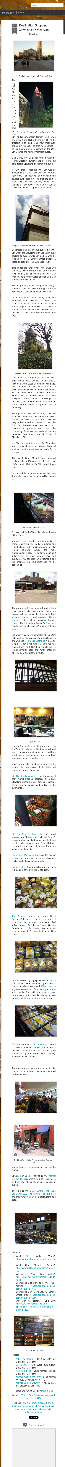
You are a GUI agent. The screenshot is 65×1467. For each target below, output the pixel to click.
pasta (52, 1405)
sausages (20, 1408)
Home (21, 12)
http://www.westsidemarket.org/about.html (35, 1260)
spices (29, 1408)
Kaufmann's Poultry (21, 854)
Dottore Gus (47, 1390)
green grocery (38, 1402)
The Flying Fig (48, 1193)
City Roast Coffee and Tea (24, 775)
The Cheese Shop (22, 916)
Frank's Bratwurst (36, 640)
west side (37, 1408)
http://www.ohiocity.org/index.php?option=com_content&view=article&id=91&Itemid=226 (35, 1306)
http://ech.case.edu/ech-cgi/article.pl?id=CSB (36, 1296)
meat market (18, 1405)
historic (49, 1402)
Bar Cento (17, 1193)
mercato (29, 1405)
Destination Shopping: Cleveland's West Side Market (34, 29)
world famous (37, 1411)
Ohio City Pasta (41, 1044)
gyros (53, 610)
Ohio (37, 1405)
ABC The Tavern (31, 1193)
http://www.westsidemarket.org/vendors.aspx (35, 1269)
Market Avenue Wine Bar (42, 1190)
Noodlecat (51, 622)
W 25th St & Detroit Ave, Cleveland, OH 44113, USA (38, 1397)
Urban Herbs (47, 986)
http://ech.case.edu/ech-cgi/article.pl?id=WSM (36, 1287)
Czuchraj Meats (30, 834)
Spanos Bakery (19, 866)
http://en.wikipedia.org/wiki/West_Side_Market (35, 1278)
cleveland (26, 1402)
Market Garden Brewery (28, 1382)
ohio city (44, 1405)
